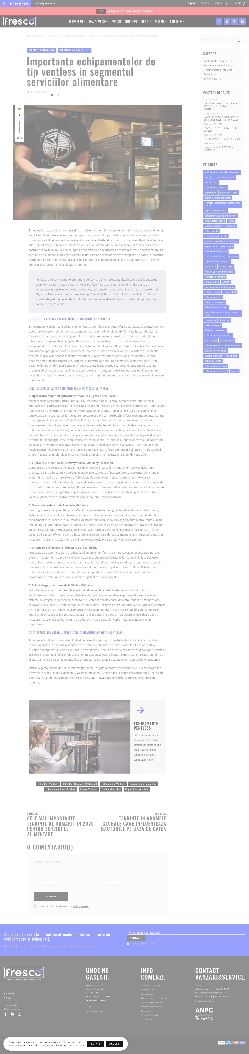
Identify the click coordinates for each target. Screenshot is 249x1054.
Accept (114, 1043)
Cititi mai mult (75, 1045)
